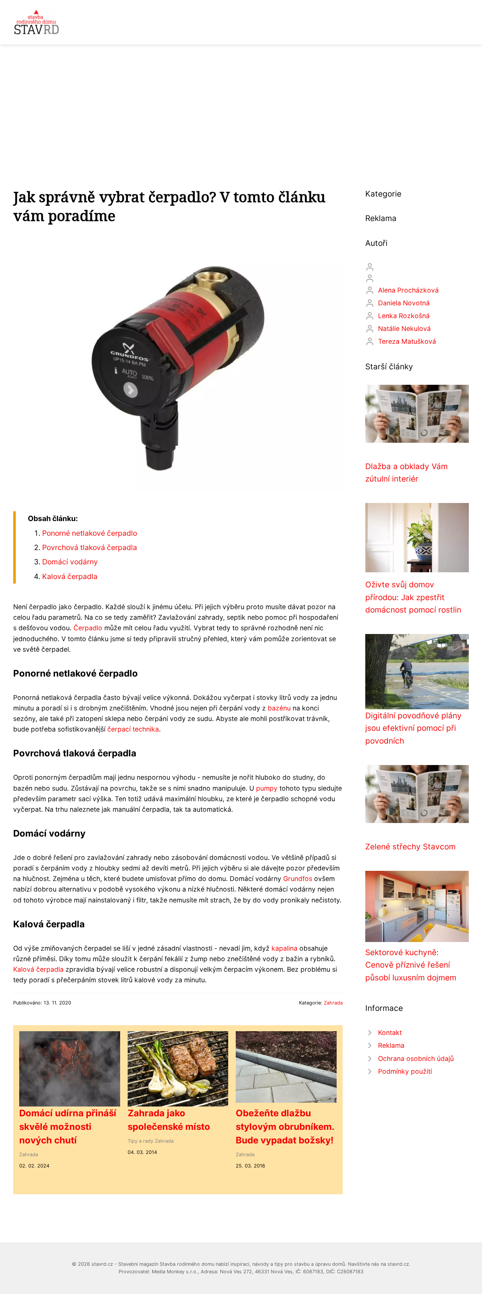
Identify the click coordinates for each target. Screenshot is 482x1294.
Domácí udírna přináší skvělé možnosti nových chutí (67, 1127)
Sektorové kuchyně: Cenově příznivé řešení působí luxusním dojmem (410, 965)
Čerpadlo (87, 628)
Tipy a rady (140, 1141)
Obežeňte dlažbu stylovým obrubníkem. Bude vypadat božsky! (285, 1127)
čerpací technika (133, 729)
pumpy (267, 788)
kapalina (284, 948)
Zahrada (333, 1003)
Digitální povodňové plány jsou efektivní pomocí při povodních (413, 728)
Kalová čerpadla (70, 576)
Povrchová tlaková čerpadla (89, 547)
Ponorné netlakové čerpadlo (89, 533)
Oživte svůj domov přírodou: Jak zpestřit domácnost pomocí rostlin (413, 597)
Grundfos (297, 878)
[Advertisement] (241, 101)
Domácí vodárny (70, 561)
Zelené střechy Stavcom (410, 846)
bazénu (279, 708)
